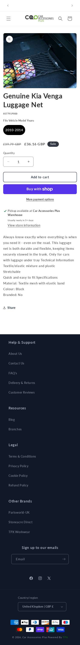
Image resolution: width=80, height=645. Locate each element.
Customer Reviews (22, 392)
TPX (65, 637)
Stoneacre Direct (21, 522)
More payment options (40, 199)
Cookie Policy (18, 475)
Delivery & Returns (22, 383)
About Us (15, 353)
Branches (15, 429)
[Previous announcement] (8, 5)
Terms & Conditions (22, 456)
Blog (12, 419)
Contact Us (16, 363)
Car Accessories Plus (34, 637)
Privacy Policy (18, 466)
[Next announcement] (72, 5)
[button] (8, 18)
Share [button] (11, 307)
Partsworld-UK (19, 512)
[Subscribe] (63, 559)
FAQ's (13, 373)
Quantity (9, 153)
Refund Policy (18, 485)
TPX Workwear (19, 532)
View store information (24, 225)
